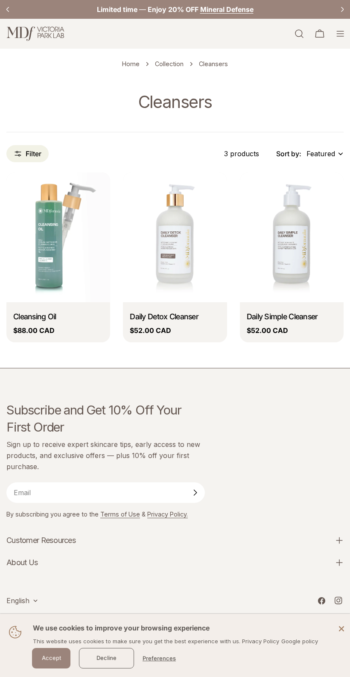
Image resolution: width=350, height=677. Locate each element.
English (17, 600)
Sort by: (288, 153)
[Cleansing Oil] (58, 237)
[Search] (299, 33)
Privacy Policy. (167, 514)
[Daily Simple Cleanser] (292, 237)
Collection (169, 63)
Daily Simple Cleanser (282, 316)
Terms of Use (120, 514)
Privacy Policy (260, 641)
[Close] (341, 628)
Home (131, 63)
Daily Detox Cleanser (164, 316)
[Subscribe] (195, 493)
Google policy (299, 641)
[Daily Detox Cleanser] (175, 237)
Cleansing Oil (34, 316)
